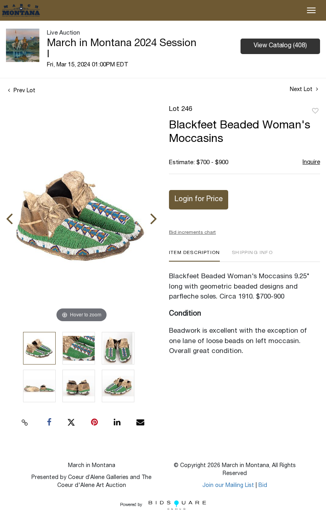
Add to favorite (315, 111)
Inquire (311, 162)
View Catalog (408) (280, 46)
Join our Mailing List (228, 486)
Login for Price (199, 199)
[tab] (194, 256)
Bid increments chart (192, 232)
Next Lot (302, 90)
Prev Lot (23, 91)
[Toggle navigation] (311, 10)
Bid (262, 486)
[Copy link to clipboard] (25, 422)
